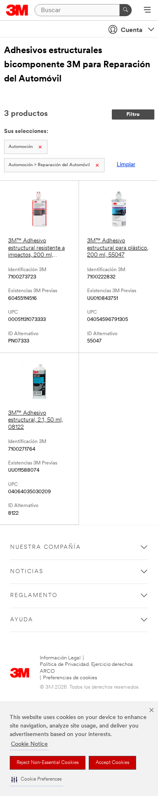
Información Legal (60, 658)
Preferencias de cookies (70, 677)
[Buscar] (126, 10)
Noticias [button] (26, 572)
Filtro (133, 114)
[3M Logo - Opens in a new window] (17, 10)
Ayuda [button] (21, 620)
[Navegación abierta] (147, 10)
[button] (36, 779)
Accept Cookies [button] (112, 762)
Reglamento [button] (34, 596)
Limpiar (126, 165)
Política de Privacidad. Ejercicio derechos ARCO (86, 668)
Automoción (21, 147)
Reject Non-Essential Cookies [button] (48, 762)
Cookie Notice (29, 744)
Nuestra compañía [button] (45, 547)
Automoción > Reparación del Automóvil (49, 165)
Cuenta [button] (131, 30)
